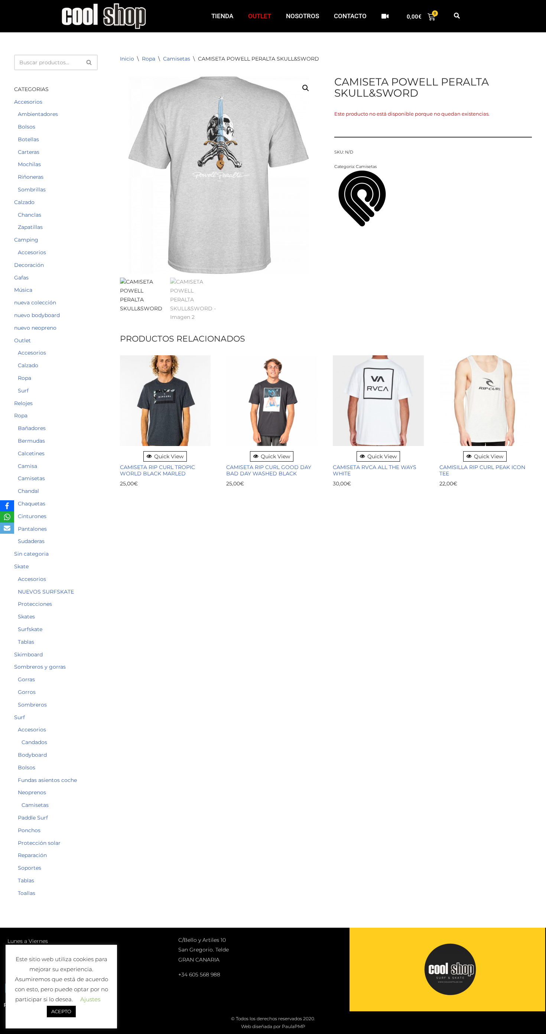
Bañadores (32, 428)
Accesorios (28, 101)
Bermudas (31, 440)
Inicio (127, 58)
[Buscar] (89, 62)
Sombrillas (32, 189)
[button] (456, 16)
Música (23, 290)
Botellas (28, 139)
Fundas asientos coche (47, 780)
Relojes (23, 403)
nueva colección (35, 302)
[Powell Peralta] (362, 200)
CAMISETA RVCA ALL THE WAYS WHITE (374, 470)
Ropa (24, 378)
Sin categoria (31, 553)
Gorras (26, 679)
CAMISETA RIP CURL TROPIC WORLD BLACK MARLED (157, 470)
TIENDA (222, 16)
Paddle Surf (33, 817)
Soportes (29, 868)
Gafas (21, 277)
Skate (21, 566)
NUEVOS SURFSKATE (46, 591)
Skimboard (28, 654)
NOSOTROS (302, 16)
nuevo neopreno (35, 327)
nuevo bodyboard (37, 315)
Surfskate (30, 629)
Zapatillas (30, 227)
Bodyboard (32, 755)
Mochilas (29, 164)
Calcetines (31, 453)
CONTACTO (350, 16)
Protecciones (35, 604)
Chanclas (29, 214)
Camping (26, 239)
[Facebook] (7, 505)
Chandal (28, 491)
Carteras (28, 152)
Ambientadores (38, 114)
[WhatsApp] (7, 517)
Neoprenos (32, 792)
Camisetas (31, 478)
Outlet (22, 340)
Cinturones (32, 516)
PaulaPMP (293, 1026)
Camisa (27, 466)
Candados (34, 742)
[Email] (7, 528)
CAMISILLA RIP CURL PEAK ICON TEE (482, 470)
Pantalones (32, 529)
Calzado (24, 202)
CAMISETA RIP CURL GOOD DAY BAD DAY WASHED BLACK (268, 470)
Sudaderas (31, 541)
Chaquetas (31, 503)
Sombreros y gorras (40, 666)
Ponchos (29, 830)
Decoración (29, 265)
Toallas (26, 893)
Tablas (26, 642)
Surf (23, 390)
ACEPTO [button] (61, 1011)
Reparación (32, 855)
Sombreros (32, 704)
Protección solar (39, 843)
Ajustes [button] (90, 999)
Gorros (27, 692)
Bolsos (26, 126)
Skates (26, 616)
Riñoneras (30, 177)
